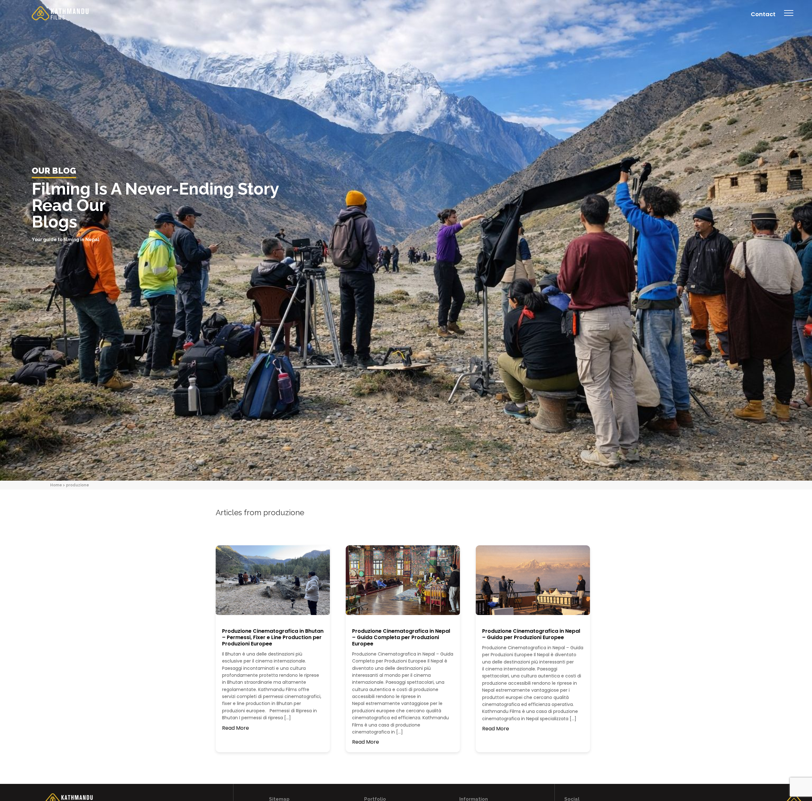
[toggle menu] (788, 17)
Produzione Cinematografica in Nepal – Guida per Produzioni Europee (531, 634)
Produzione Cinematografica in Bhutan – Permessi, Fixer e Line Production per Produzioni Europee (273, 637)
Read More (235, 728)
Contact (763, 14)
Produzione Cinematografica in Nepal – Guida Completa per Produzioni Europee (401, 637)
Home (56, 485)
